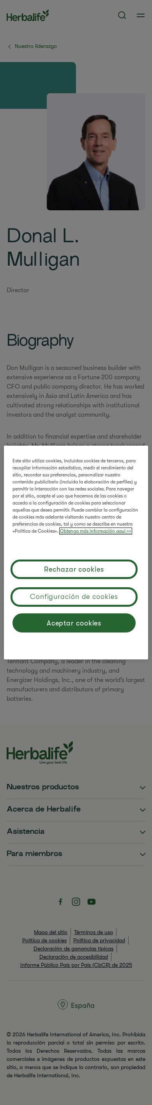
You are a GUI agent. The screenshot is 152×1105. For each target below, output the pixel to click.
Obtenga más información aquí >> (95, 531)
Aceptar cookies (74, 623)
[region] (76, 552)
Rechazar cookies (74, 569)
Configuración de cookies (74, 596)
